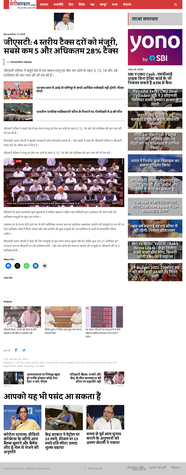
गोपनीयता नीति (135, 468)
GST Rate (107, 362)
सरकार (25, 359)
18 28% (19, 362)
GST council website (64, 362)
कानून (6, 359)
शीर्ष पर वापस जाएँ (95, 468)
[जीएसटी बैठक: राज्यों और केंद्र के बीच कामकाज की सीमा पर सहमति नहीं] (22, 317)
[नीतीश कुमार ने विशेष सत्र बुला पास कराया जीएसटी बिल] (63, 317)
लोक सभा (13, 359)
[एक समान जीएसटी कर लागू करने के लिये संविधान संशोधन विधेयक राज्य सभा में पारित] (104, 317)
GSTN (20, 366)
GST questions (94, 362)
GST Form (81, 362)
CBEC (42, 362)
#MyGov (7, 362)
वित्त (19, 359)
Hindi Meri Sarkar (21, 62)
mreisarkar (29, 366)
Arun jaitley (32, 362)
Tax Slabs (40, 366)
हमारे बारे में (139, 469)
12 (14, 362)
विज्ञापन (175, 468)
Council (49, 362)
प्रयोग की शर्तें (157, 468)
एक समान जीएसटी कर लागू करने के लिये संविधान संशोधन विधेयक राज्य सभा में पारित (103, 333)
